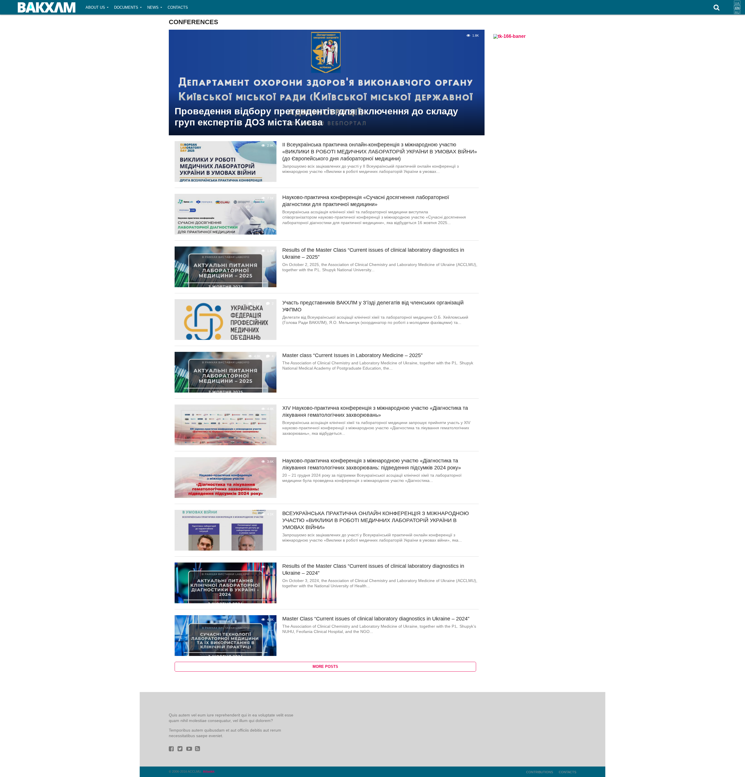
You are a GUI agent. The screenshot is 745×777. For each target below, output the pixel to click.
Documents (126, 7)
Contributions (539, 772)
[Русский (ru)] (737, 12)
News (153, 7)
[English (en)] (737, 7)
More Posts (325, 666)
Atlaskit (208, 771)
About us (95, 7)
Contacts (178, 7)
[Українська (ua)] (737, 3)
